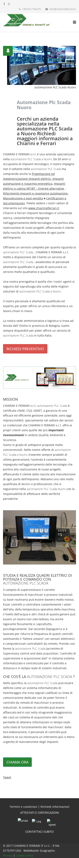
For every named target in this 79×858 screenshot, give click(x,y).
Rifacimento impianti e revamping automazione (35, 193)
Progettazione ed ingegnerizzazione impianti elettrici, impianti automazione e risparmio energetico (33, 179)
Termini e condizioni (23, 807)
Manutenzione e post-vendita (23, 198)
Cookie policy (24, 855)
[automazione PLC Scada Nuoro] (39, 377)
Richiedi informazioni (55, 807)
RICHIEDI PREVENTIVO (25, 348)
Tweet (7, 777)
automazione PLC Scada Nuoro (46, 489)
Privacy (8, 855)
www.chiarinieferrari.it (43, 208)
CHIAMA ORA (17, 762)
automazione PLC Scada (46, 169)
